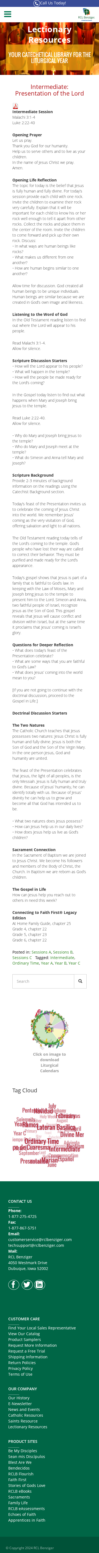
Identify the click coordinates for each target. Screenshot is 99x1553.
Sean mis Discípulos (26, 1456)
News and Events (24, 1409)
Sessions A (41, 952)
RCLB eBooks (20, 1491)
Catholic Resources (25, 1415)
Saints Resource (23, 1421)
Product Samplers (24, 1339)
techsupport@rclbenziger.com (36, 1245)
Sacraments (19, 1497)
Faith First (17, 1479)
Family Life (18, 1502)
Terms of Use (20, 1374)
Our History (18, 1397)
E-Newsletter (20, 1403)
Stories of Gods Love (26, 1485)
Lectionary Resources (27, 1426)
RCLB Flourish (21, 1473)
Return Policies (22, 1362)
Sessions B (63, 952)
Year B (61, 963)
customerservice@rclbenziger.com (40, 1239)
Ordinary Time (25, 963)
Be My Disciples (22, 1450)
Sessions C (22, 957)
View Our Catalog (24, 1333)
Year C (74, 963)
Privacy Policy (20, 1368)
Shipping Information (28, 1356)
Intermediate (62, 957)
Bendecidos (19, 1468)
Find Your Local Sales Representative (42, 1328)
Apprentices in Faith (26, 1520)
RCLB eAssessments (26, 1508)
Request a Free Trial (26, 1351)
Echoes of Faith (22, 1514)
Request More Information (32, 1345)
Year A (47, 963)
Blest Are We (20, 1462)
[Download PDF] (15, 105)
